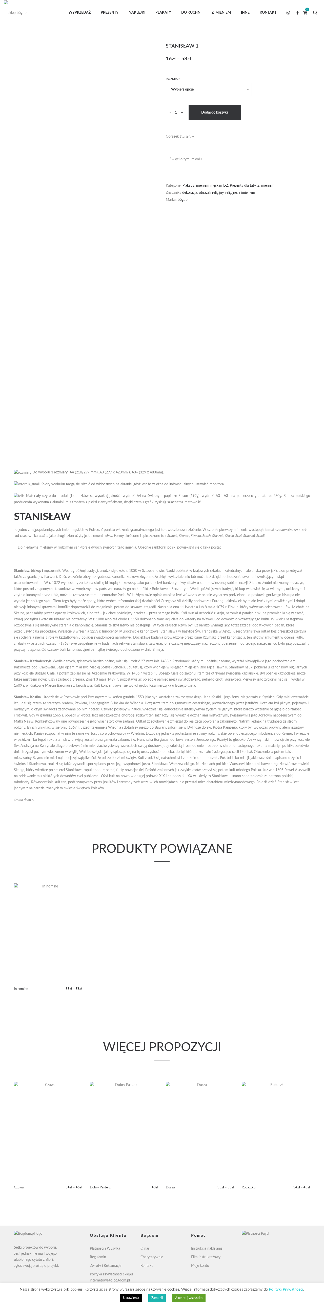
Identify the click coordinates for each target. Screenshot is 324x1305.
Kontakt (146, 1266)
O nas (145, 1248)
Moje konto (200, 1266)
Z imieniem (265, 185)
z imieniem (247, 192)
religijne (231, 192)
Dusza (170, 1187)
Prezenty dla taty (243, 185)
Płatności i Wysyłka (105, 1248)
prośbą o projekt (45, 1266)
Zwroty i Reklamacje (105, 1266)
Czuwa (19, 1187)
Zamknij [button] (157, 1298)
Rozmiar (173, 78)
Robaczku (248, 1187)
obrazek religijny (211, 192)
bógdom (184, 200)
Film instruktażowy (205, 1257)
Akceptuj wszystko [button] (188, 1298)
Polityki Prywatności (286, 1289)
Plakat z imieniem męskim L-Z (205, 185)
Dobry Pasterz (100, 1187)
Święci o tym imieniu (186, 159)
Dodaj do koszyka (214, 112)
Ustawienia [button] (131, 1298)
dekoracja (189, 192)
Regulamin (98, 1257)
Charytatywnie (151, 1257)
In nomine (21, 989)
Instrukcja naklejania (206, 1248)
